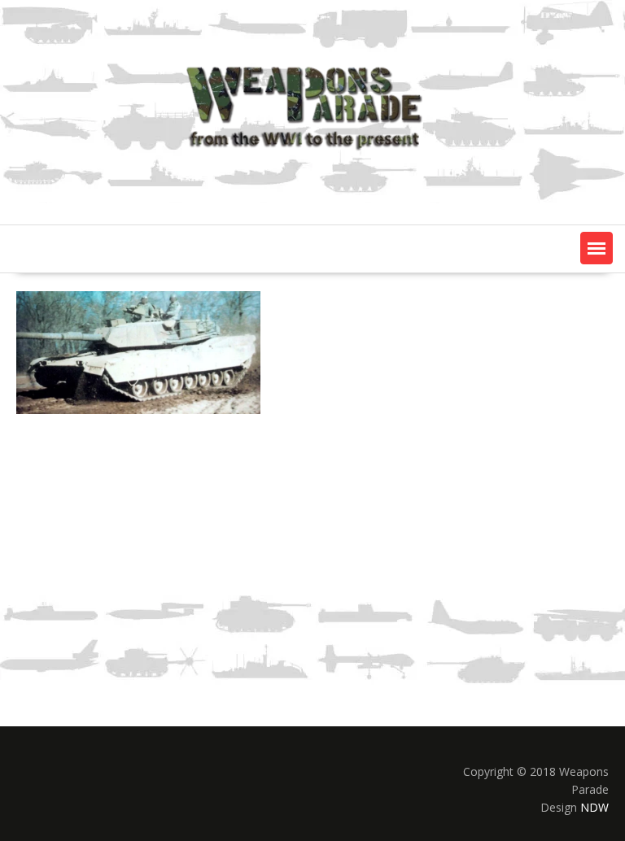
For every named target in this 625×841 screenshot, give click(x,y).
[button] (596, 248)
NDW (594, 807)
